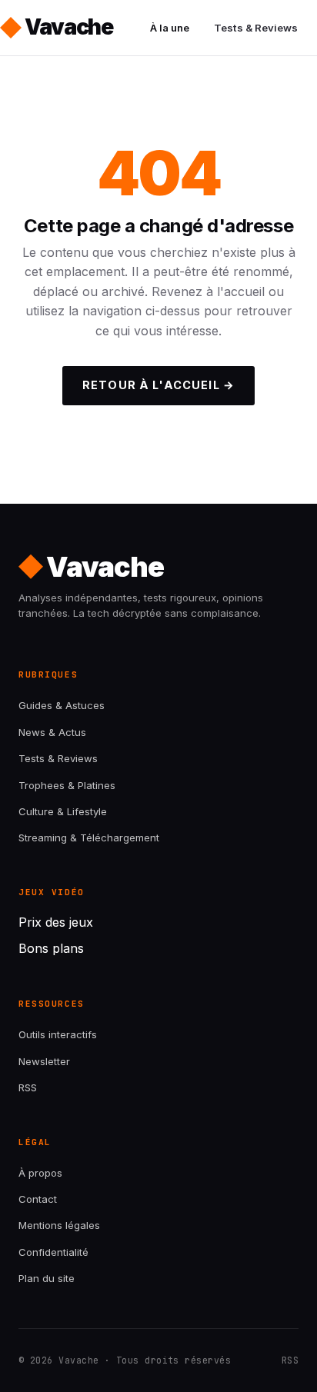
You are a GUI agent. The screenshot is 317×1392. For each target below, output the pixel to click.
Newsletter (44, 1061)
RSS (27, 1087)
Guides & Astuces (61, 705)
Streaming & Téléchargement (88, 837)
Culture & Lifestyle (62, 811)
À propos (40, 1173)
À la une (169, 28)
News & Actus (52, 732)
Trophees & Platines (66, 785)
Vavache (69, 27)
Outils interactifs (57, 1034)
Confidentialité (53, 1252)
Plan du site (46, 1278)
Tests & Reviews (256, 28)
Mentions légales (59, 1225)
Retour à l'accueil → (158, 384)
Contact (37, 1199)
